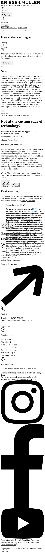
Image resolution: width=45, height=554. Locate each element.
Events (33, 373)
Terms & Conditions (23, 540)
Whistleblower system (19, 542)
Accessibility (6, 542)
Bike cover (21, 5)
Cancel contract (34, 542)
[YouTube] (22, 523)
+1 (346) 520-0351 (17, 318)
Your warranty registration (17, 28)
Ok (3, 111)
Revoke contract (7, 545)
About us (28, 5)
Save (12, 227)
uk (15, 545)
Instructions (15, 379)
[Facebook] (22, 466)
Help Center (31, 379)
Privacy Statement (28, 201)
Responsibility (6, 373)
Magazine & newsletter (21, 373)
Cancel (4, 227)
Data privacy (36, 540)
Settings (6, 186)
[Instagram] (22, 402)
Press (31, 377)
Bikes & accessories (9, 5)
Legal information (8, 540)
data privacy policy (30, 156)
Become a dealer (22, 377)
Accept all (15, 186)
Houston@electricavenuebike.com (20, 320)
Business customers (8, 377)
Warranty (23, 379)
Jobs (35, 377)
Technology (5, 379)
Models (4, 28)
